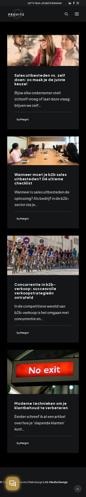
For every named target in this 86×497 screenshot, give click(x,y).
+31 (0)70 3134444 (51, 3)
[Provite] (16, 14)
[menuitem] (70, 3)
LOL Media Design (55, 482)
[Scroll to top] (78, 488)
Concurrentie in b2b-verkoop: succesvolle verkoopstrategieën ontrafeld (35, 291)
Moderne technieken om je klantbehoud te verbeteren (41, 405)
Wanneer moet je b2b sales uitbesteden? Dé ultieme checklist (40, 178)
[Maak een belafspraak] (12, 483)
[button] (70, 3)
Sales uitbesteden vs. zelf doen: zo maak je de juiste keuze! (39, 79)
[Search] (64, 14)
